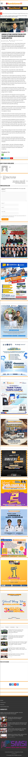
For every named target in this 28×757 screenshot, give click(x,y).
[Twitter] (13, 684)
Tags (17, 627)
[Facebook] (10, 684)
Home (2, 15)
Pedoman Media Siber (4, 706)
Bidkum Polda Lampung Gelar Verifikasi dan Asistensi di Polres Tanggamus (17, 729)
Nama (2, 203)
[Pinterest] (15, 684)
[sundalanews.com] (14, 3)
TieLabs (21, 752)
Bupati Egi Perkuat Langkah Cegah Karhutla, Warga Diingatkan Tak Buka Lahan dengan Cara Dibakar (17, 649)
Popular (7, 627)
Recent (2, 627)
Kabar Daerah (16, 40)
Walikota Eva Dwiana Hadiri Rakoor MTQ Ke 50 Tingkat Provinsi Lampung (17, 735)
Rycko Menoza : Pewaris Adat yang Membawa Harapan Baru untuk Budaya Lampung (19, 182)
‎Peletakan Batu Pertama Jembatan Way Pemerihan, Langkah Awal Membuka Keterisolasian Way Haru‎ (15, 631)
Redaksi (1, 700)
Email (2, 207)
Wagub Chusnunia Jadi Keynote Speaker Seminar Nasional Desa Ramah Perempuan (11, 713)
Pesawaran (21, 40)
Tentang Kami (3, 702)
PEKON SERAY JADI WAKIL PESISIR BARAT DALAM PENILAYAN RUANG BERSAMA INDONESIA (16, 637)
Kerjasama (2, 704)
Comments (12, 627)
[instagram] (18, 684)
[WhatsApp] (2, 155)
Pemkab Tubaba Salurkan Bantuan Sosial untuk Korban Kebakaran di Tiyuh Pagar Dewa (17, 724)
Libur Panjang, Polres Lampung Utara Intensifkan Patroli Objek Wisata (9, 177)
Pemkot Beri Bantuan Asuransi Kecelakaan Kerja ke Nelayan (15, 718)
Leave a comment (6, 41)
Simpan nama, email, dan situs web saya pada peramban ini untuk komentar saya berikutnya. (13, 216)
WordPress (12, 752)
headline (6, 15)
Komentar (3, 191)
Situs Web (3, 211)
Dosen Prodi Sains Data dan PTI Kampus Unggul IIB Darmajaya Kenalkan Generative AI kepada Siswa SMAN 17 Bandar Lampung (17, 643)
